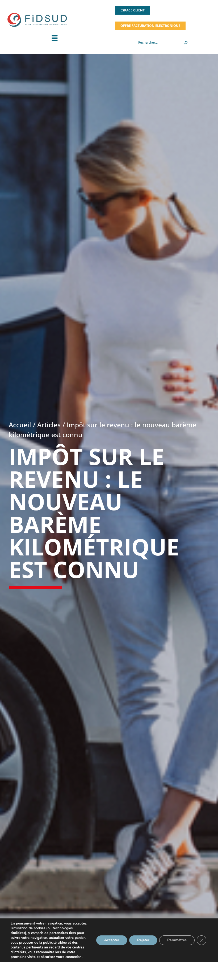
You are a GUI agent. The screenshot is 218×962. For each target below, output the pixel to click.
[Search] (185, 42)
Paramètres (177, 940)
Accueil (20, 424)
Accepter (111, 940)
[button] (54, 39)
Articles (49, 424)
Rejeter (143, 940)
